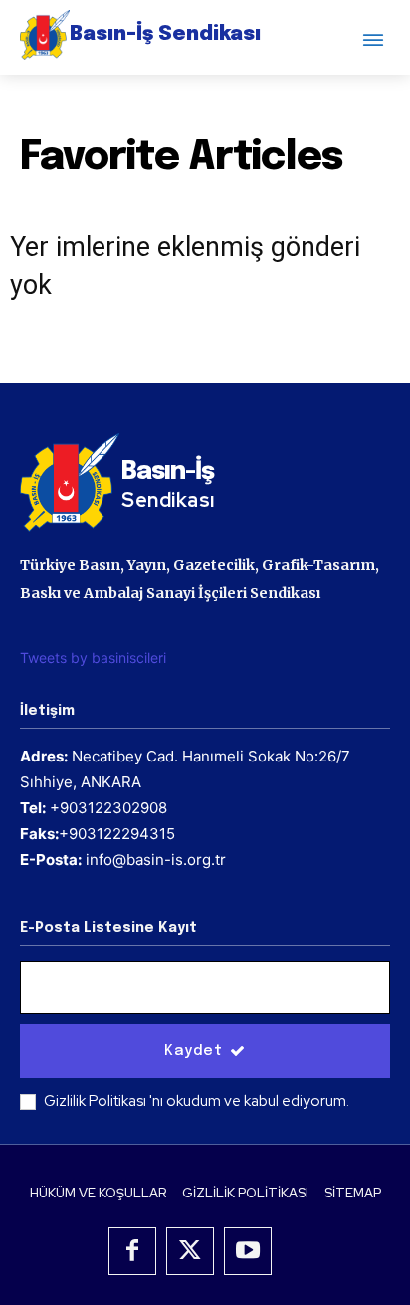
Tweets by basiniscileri (93, 657)
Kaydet (193, 1051)
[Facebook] (132, 1251)
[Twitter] (190, 1251)
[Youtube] (248, 1251)
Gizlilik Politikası (96, 1101)
